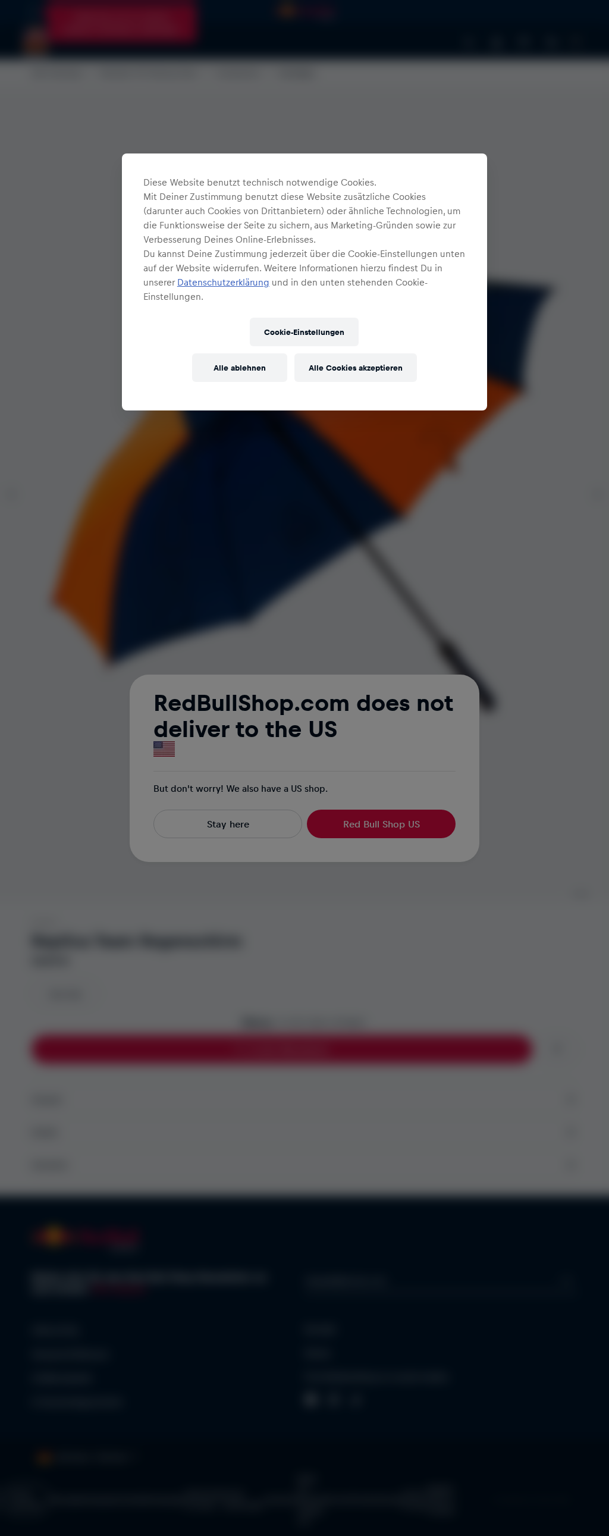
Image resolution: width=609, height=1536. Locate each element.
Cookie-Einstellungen (304, 332)
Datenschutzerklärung (223, 282)
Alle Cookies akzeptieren (356, 367)
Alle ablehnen (240, 367)
